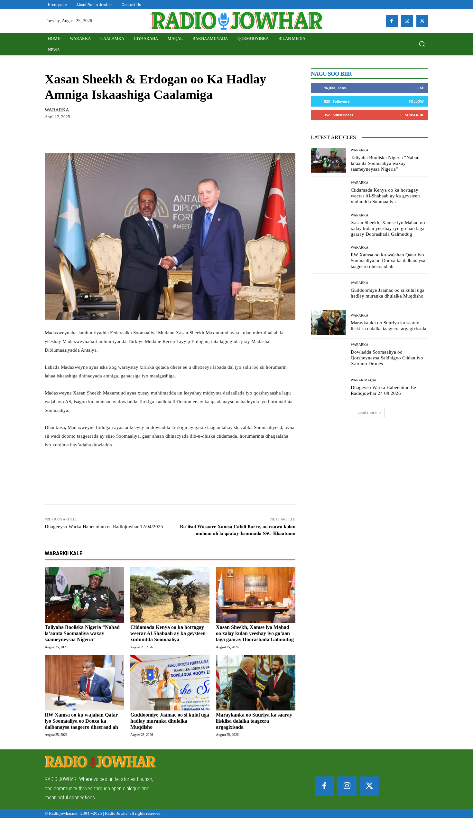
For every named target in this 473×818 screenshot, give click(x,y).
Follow (416, 101)
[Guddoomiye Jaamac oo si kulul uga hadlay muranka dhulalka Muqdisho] (169, 682)
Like (420, 87)
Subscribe (414, 114)
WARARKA (57, 110)
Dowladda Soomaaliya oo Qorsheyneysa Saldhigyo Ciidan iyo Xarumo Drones (387, 357)
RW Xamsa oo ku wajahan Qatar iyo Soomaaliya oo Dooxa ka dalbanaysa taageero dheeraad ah (81, 721)
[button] (421, 43)
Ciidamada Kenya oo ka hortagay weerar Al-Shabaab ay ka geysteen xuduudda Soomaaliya (168, 633)
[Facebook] (392, 21)
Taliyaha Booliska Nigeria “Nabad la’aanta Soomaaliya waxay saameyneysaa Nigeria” (82, 633)
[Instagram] (407, 21)
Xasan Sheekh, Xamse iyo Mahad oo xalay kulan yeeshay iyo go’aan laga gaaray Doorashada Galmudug (255, 633)
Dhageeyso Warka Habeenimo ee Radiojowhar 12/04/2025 (104, 526)
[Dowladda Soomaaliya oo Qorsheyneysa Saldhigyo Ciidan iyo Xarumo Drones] (328, 355)
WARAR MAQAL (364, 380)
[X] (422, 21)
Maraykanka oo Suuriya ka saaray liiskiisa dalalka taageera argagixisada (254, 721)
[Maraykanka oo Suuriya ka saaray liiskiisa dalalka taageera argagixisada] (255, 682)
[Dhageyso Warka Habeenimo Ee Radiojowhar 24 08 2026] (328, 387)
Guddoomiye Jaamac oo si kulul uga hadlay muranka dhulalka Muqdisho (169, 721)
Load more (367, 412)
